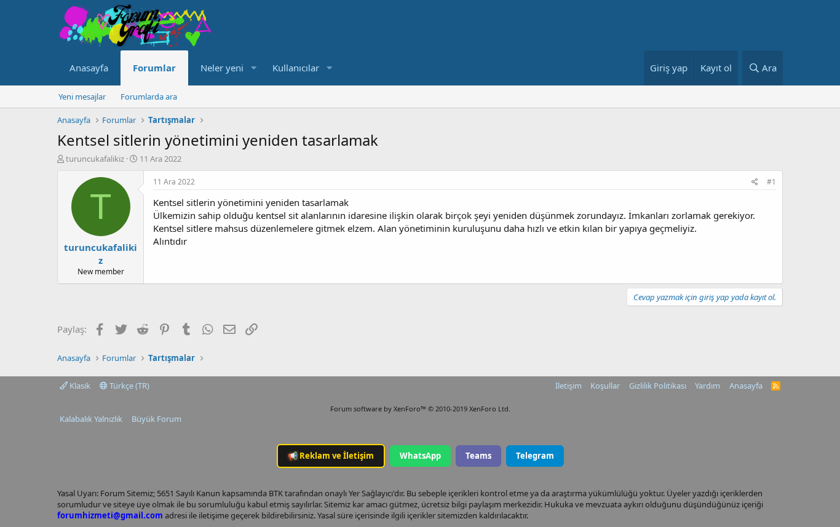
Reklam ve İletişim (331, 455)
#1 (771, 181)
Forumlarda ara (149, 96)
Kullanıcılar (295, 67)
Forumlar (154, 67)
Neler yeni (222, 67)
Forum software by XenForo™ (420, 408)
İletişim (568, 385)
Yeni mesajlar (82, 96)
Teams (478, 455)
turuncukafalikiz (95, 158)
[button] (253, 67)
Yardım (707, 385)
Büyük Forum (156, 418)
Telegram (535, 455)
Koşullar (605, 385)
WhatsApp (420, 455)
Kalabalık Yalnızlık (91, 418)
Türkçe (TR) (128, 385)
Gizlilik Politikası (657, 385)
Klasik (79, 385)
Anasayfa (88, 67)
